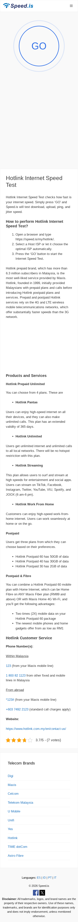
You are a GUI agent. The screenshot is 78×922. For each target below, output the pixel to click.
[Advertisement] (39, 124)
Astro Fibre (15, 856)
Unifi (11, 820)
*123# (10, 699)
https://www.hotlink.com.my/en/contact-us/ (36, 729)
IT (55, 877)
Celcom (13, 793)
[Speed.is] (18, 6)
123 (8, 666)
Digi (10, 776)
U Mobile (14, 811)
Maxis (12, 785)
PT (50, 877)
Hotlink (13, 838)
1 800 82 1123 (16, 675)
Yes (10, 829)
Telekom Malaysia (20, 802)
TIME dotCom (17, 847)
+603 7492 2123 (17, 709)
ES (39, 877)
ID (44, 877)
